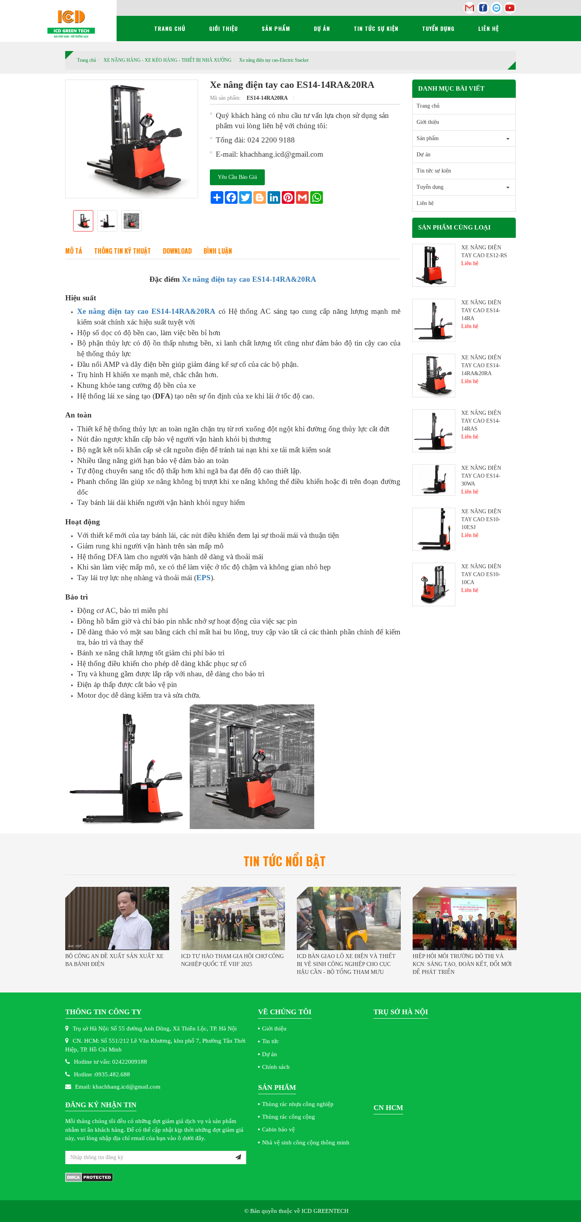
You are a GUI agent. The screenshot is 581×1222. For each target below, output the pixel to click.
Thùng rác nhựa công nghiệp (298, 1104)
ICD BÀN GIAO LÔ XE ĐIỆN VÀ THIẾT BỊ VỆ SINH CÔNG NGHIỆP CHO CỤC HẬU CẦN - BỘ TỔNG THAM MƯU (346, 964)
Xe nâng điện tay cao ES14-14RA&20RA (249, 279)
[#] (434, 265)
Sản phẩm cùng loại (454, 227)
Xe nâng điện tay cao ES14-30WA (481, 476)
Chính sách (276, 1067)
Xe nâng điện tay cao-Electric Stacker (274, 60)
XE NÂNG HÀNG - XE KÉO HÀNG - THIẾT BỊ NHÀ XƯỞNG (168, 60)
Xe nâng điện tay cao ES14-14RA (481, 310)
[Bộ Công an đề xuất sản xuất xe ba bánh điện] (117, 918)
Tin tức (270, 1041)
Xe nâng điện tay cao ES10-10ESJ (481, 519)
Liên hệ (488, 28)
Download (177, 251)
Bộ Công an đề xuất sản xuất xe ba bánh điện (114, 960)
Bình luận (218, 251)
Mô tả (73, 251)
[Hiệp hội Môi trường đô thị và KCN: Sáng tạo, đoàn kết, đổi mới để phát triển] (465, 918)
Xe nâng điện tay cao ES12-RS (484, 251)
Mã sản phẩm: (226, 98)
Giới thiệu (223, 28)
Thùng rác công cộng (288, 1117)
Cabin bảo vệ (278, 1129)
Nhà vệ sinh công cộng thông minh (305, 1142)
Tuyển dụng (438, 28)
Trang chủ (169, 28)
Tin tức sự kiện (376, 28)
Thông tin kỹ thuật (122, 251)
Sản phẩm (276, 28)
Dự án (322, 28)
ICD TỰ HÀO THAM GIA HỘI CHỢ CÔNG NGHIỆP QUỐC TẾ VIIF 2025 (232, 960)
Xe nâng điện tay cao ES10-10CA (481, 574)
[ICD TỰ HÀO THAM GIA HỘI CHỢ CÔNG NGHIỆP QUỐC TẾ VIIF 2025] (233, 918)
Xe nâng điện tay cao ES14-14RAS (481, 421)
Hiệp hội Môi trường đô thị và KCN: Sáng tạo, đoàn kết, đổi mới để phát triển (462, 964)
